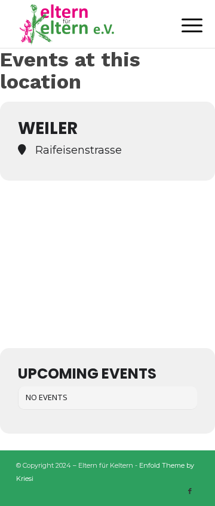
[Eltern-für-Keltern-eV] (89, 24)
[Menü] (183, 25)
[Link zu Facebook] (190, 491)
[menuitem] (183, 25)
